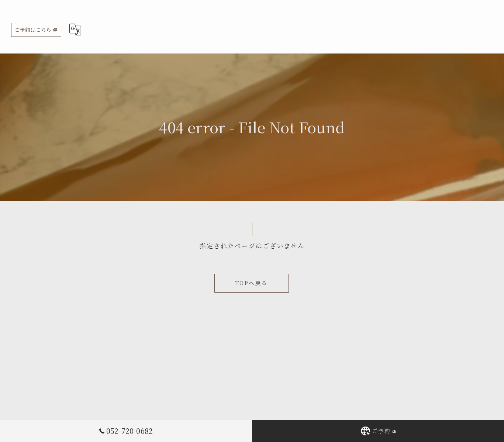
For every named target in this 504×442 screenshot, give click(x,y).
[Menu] (91, 29)
